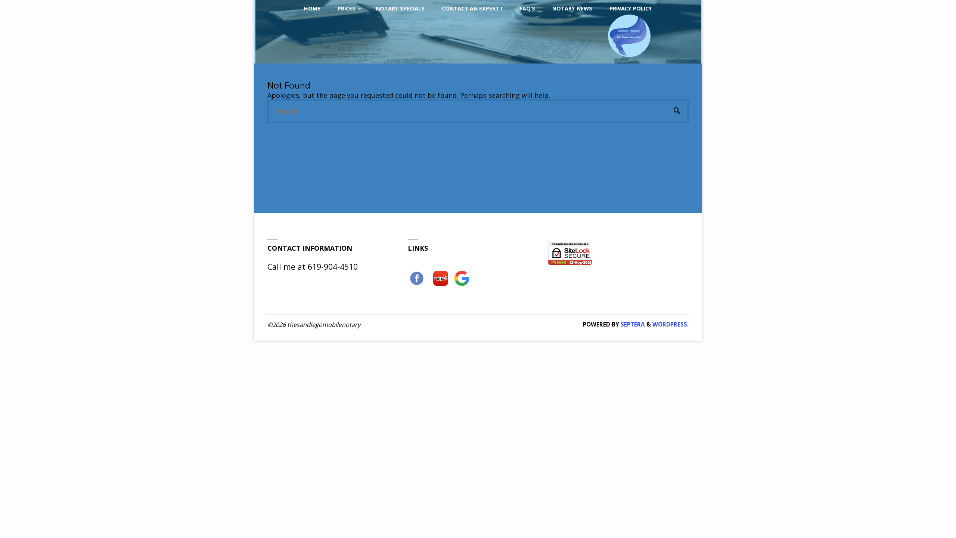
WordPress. (670, 324)
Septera (632, 324)
